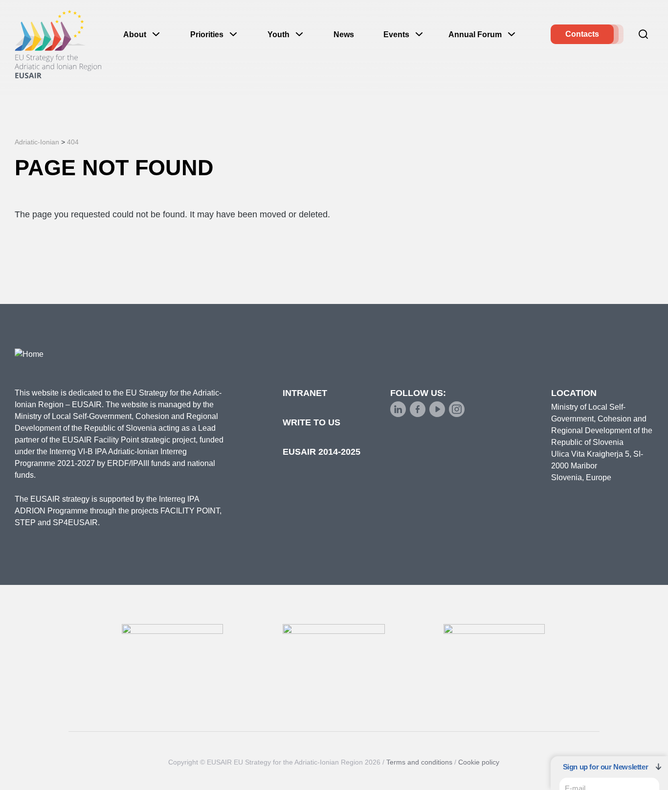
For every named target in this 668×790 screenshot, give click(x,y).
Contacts (582, 34)
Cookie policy (478, 762)
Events (396, 34)
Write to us (311, 422)
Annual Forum (475, 34)
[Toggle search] (643, 34)
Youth (278, 34)
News (344, 34)
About (134, 34)
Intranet (305, 393)
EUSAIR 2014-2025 (321, 452)
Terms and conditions (419, 762)
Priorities (206, 34)
